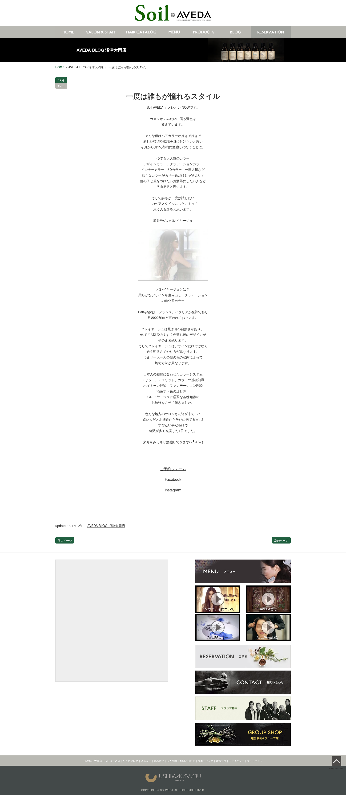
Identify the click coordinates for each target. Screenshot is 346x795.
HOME (88, 760)
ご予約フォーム (173, 468)
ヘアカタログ (130, 760)
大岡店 (98, 760)
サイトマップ (254, 760)
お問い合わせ (187, 760)
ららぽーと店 (112, 760)
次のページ (281, 540)
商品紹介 (159, 760)
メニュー (146, 760)
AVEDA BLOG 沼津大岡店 (101, 50)
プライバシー (236, 760)
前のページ (65, 540)
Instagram (173, 490)
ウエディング (205, 760)
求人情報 (172, 760)
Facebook (173, 479)
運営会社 (221, 760)
